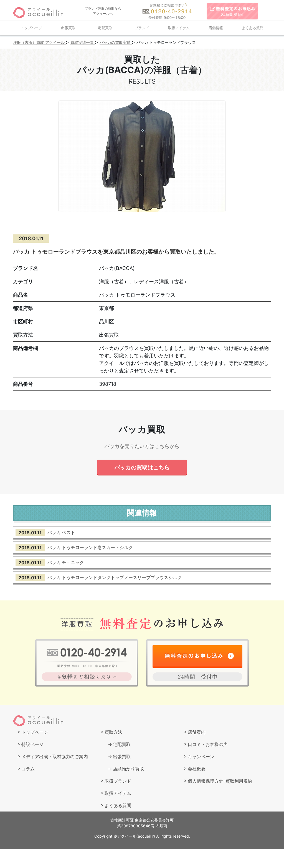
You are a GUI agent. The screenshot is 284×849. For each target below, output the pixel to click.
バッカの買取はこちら (142, 467)
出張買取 (68, 28)
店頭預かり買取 (128, 769)
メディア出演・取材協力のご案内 (54, 756)
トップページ (31, 28)
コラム (28, 769)
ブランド (142, 28)
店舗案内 (197, 732)
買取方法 (113, 732)
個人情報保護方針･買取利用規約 (220, 781)
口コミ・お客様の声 (208, 744)
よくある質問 (252, 28)
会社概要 (197, 769)
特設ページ (32, 744)
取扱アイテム (179, 28)
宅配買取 (105, 28)
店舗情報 (216, 28)
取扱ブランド (118, 781)
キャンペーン (201, 756)
